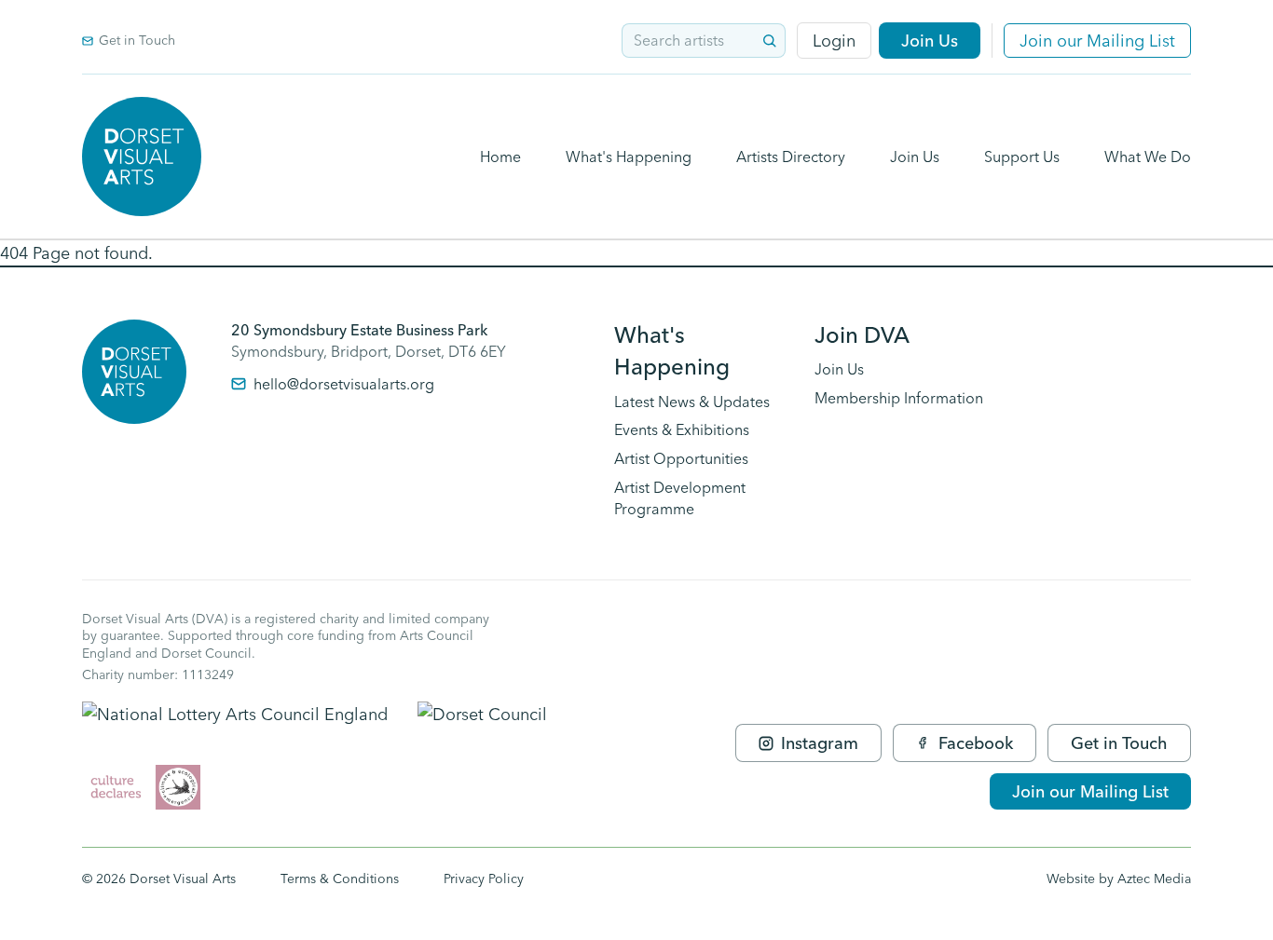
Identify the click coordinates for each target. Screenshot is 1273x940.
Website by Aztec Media (1119, 878)
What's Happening (628, 156)
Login (834, 40)
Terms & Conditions (340, 878)
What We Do (1147, 156)
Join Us (929, 40)
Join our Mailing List (1097, 40)
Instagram (819, 743)
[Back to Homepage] (141, 156)
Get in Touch (137, 40)
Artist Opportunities (681, 458)
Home (500, 156)
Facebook (975, 743)
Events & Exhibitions (681, 429)
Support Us (1022, 156)
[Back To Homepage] (134, 372)
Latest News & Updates (692, 401)
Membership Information (898, 397)
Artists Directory (790, 156)
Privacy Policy (484, 878)
